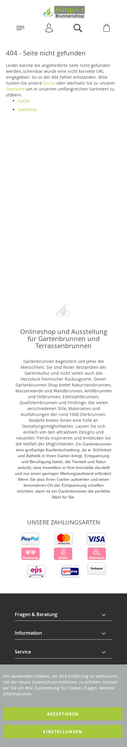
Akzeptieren (63, 714)
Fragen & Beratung (36, 614)
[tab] (63, 614)
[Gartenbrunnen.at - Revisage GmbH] (63, 12)
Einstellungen (62, 731)
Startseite (15, 89)
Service (23, 652)
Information (28, 633)
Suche (49, 83)
